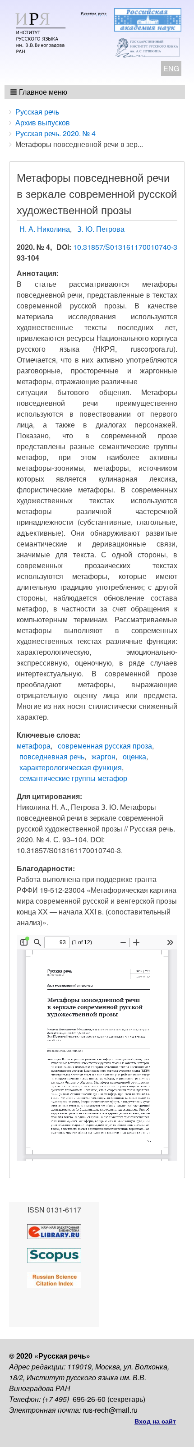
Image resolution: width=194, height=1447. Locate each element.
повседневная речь (51, 756)
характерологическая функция (70, 767)
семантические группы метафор (73, 778)
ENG (171, 68)
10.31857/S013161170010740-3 (125, 247)
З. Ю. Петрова (101, 229)
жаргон (103, 756)
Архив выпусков (42, 122)
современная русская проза (105, 745)
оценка (134, 756)
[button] (39, 92)
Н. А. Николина (44, 229)
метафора (34, 745)
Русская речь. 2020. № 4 (55, 133)
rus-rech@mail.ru (110, 1410)
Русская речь (37, 111)
